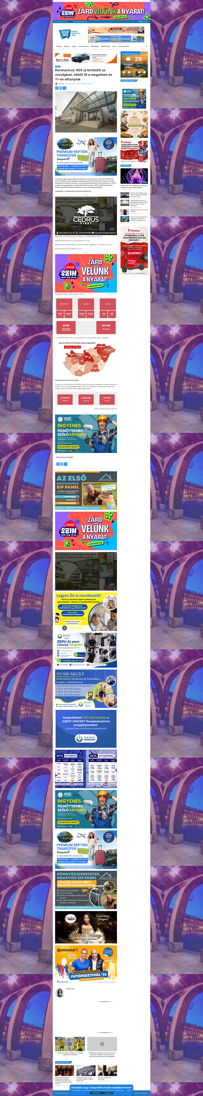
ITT (125, 1090)
